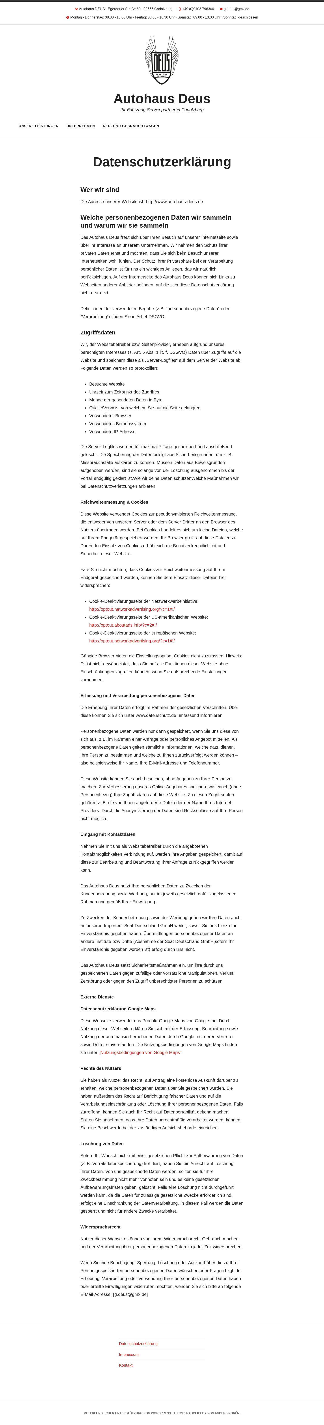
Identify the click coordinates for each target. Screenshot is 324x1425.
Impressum (129, 1354)
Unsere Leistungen (39, 126)
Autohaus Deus (162, 98)
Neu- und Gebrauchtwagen (131, 126)
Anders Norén (227, 1413)
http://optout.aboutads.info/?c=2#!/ (123, 625)
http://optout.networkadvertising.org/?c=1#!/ (132, 609)
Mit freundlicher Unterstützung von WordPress (127, 1413)
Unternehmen (81, 126)
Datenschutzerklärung (138, 1344)
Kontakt (125, 1365)
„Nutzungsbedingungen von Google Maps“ (140, 1052)
